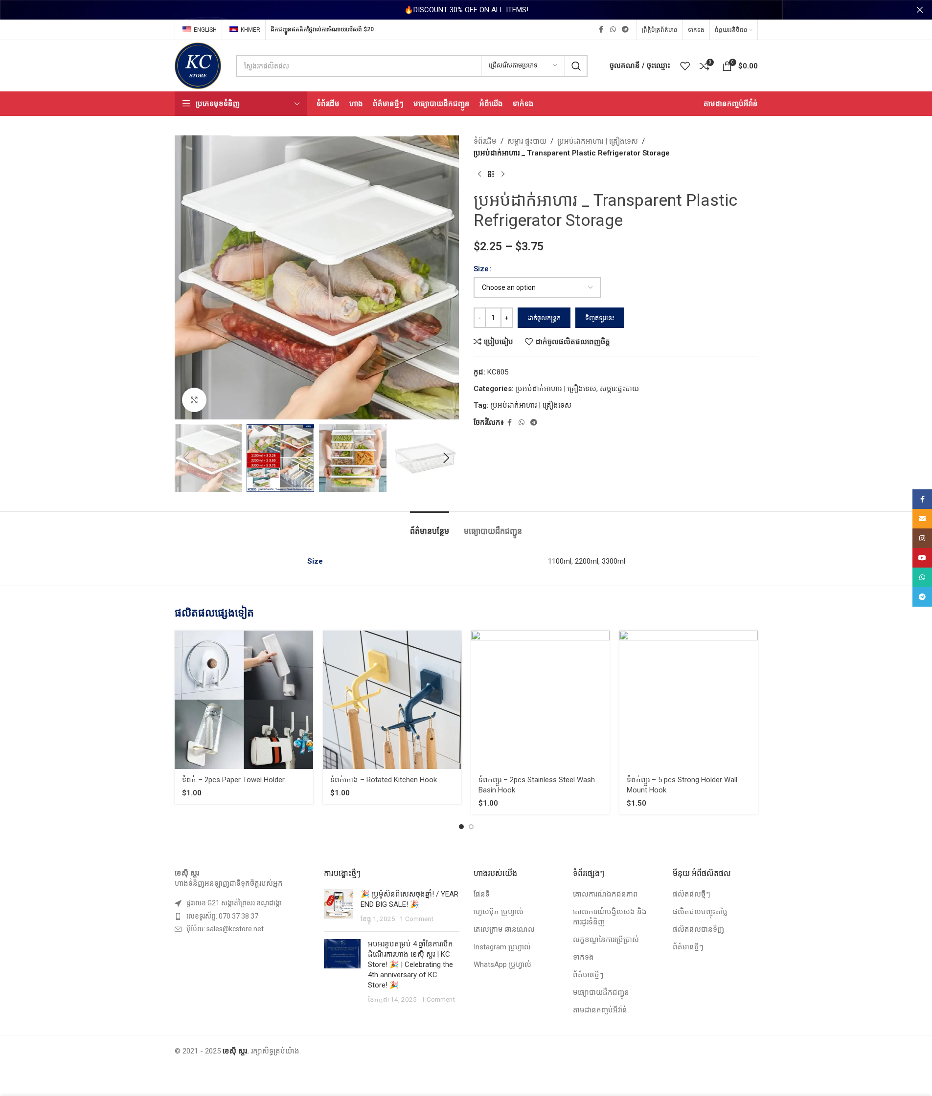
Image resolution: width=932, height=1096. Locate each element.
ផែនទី (482, 894)
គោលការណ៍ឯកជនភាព (605, 894)
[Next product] (503, 174)
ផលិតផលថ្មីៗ (691, 894)
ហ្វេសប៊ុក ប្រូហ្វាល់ (498, 911)
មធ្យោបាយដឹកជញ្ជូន (601, 992)
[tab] (429, 526)
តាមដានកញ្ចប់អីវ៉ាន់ (600, 1010)
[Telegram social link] (625, 29)
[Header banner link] (466, 10)
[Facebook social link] (601, 29)
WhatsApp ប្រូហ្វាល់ (502, 964)
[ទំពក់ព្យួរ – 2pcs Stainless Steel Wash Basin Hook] (540, 700)
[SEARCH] (576, 66)
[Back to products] (491, 174)
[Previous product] (479, 174)
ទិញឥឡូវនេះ (599, 318)
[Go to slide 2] (471, 826)
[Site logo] (198, 65)
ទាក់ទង (583, 957)
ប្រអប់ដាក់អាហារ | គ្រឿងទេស (597, 141)
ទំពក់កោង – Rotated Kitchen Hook (383, 779)
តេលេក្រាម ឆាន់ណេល (504, 929)
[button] (187, 458)
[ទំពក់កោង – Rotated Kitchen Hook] (392, 700)
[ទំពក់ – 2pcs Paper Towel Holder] (244, 700)
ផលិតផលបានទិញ (698, 929)
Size (481, 268)
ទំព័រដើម (485, 141)
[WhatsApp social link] (613, 29)
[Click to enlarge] (194, 400)
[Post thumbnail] (338, 906)
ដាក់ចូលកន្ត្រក (544, 318)
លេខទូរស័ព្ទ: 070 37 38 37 (222, 916)
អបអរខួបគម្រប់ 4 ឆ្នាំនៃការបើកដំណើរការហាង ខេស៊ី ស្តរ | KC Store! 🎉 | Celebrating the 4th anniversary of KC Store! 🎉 (410, 964)
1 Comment (416, 918)
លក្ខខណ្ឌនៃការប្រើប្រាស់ (606, 939)
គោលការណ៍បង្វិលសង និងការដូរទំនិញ (610, 916)
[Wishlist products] (685, 66)
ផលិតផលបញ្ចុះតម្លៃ (700, 911)
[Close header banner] (920, 10)
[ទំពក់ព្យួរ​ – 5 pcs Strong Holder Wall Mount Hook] (688, 700)
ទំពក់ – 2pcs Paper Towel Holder (233, 779)
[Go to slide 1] (461, 826)
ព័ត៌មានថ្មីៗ (588, 974)
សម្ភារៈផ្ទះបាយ (526, 141)
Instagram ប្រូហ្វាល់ (502, 947)
